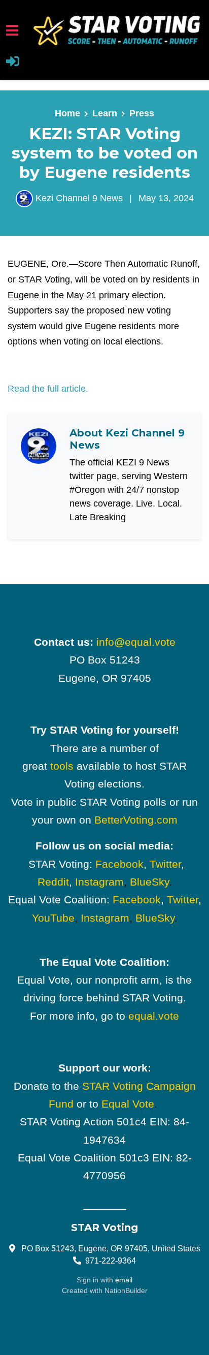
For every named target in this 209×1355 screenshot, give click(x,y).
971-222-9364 (110, 1260)
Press (141, 113)
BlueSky (149, 882)
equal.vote (153, 1016)
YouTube (53, 918)
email (123, 1280)
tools (62, 766)
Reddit (53, 882)
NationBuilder (126, 1290)
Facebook (119, 864)
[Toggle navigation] (12, 30)
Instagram (99, 882)
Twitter (165, 864)
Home (67, 113)
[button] (12, 62)
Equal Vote (127, 1104)
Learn (104, 113)
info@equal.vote (136, 642)
